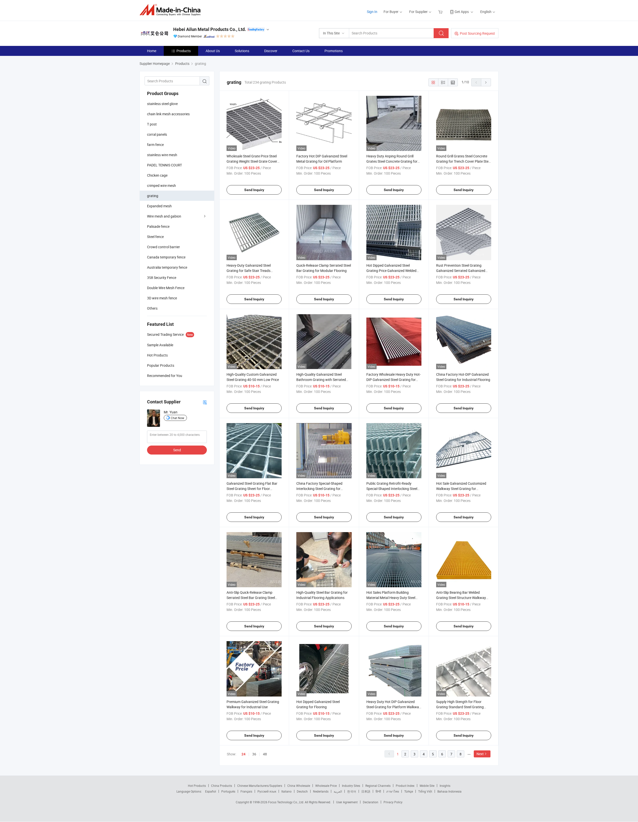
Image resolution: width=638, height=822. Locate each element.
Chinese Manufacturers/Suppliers (259, 786)
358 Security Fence (161, 277)
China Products (221, 786)
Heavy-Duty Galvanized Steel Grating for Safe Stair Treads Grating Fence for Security (249, 270)
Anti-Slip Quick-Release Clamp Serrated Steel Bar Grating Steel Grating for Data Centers (251, 597)
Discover (270, 50)
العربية (338, 791)
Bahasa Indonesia (449, 791)
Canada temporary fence (166, 257)
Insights (445, 786)
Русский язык (266, 791)
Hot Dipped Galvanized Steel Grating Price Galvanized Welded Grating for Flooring (391, 270)
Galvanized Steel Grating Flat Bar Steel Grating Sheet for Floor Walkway (252, 488)
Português (228, 791)
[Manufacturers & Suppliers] (172, 10)
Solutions (242, 50)
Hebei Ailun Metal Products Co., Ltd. (209, 29)
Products (183, 50)
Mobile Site (427, 786)
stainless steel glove (162, 103)
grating (152, 195)
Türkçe (408, 791)
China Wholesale (298, 786)
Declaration (370, 802)
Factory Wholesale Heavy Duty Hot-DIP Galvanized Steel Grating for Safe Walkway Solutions (393, 379)
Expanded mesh (159, 206)
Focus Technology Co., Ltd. (286, 802)
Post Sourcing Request (477, 33)
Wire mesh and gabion (164, 216)
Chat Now (177, 418)
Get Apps (462, 11)
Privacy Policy (393, 802)
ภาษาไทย (392, 791)
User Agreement (347, 802)
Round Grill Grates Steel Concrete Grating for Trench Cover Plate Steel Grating (463, 161)
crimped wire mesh (161, 185)
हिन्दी (378, 791)
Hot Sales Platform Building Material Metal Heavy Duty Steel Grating (390, 597)
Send (177, 450)
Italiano (286, 791)
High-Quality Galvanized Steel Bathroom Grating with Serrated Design (321, 379)
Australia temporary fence (167, 267)
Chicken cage (157, 175)
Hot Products (197, 786)
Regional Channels (378, 786)
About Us (213, 50)
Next (480, 753)
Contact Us (301, 50)
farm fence (155, 144)
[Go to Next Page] (486, 82)
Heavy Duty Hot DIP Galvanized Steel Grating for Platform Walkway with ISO (393, 706)
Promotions (333, 50)
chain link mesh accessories (168, 114)
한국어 (351, 791)
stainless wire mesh (162, 154)
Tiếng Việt (425, 791)
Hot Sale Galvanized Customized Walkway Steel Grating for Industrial (461, 488)
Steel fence (155, 236)
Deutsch (302, 791)
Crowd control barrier (163, 246)
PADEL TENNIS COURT (164, 165)
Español (210, 791)
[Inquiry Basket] (441, 11)
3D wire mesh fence (162, 298)
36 (254, 754)
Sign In (372, 11)
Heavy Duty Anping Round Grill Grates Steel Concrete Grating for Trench (391, 161)
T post (152, 124)
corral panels (157, 134)
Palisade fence (158, 226)
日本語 (365, 791)
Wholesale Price (326, 786)
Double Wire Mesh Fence (165, 287)
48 (265, 754)
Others (152, 308)
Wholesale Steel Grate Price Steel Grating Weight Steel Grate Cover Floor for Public (252, 161)
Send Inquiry (254, 190)
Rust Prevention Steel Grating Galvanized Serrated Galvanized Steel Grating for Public (460, 270)
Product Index (405, 786)
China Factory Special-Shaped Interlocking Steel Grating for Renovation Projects (319, 488)
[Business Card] (205, 402)
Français (246, 791)
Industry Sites (351, 786)
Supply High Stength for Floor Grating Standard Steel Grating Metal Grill (460, 706)
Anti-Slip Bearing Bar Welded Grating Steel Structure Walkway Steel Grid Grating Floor (461, 597)
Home (151, 50)
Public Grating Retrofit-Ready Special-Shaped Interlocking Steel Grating (391, 488)
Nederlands (320, 791)
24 (243, 754)
